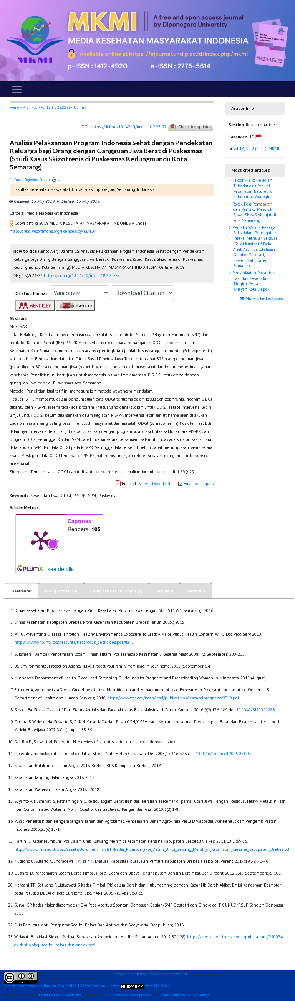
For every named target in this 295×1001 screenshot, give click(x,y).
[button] (12, 223)
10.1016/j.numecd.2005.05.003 (223, 753)
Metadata (196, 590)
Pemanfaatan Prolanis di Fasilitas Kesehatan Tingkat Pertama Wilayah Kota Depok (254, 281)
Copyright (165, 590)
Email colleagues (199, 483)
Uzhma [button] (80, 107)
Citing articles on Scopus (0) (116, 590)
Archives (30, 107)
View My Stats (157, 986)
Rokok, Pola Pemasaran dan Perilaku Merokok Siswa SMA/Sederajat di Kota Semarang (253, 212)
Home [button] (14, 107)
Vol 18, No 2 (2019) (55, 107)
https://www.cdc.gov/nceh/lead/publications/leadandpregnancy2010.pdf (173, 698)
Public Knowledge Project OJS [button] (127, 995)
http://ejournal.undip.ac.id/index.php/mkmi (150, 974)
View (143, 483)
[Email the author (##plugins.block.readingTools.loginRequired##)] (58, 179)
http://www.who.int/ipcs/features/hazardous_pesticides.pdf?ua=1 (74, 642)
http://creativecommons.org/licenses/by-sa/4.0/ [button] (53, 231)
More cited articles (263, 298)
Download (161, 483)
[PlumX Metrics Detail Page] (41, 540)
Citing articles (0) (61, 590)
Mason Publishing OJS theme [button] (185, 995)
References (22, 590)
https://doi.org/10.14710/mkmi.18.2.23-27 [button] (81, 275)
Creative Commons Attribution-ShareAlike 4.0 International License (62, 986)
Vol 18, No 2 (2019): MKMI (256, 148)
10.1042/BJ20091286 (255, 710)
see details (61, 569)
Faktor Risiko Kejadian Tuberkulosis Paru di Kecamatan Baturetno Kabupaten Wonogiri (251, 188)
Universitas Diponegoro (60, 995)
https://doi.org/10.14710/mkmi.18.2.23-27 (128, 126)
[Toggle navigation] (17, 89)
